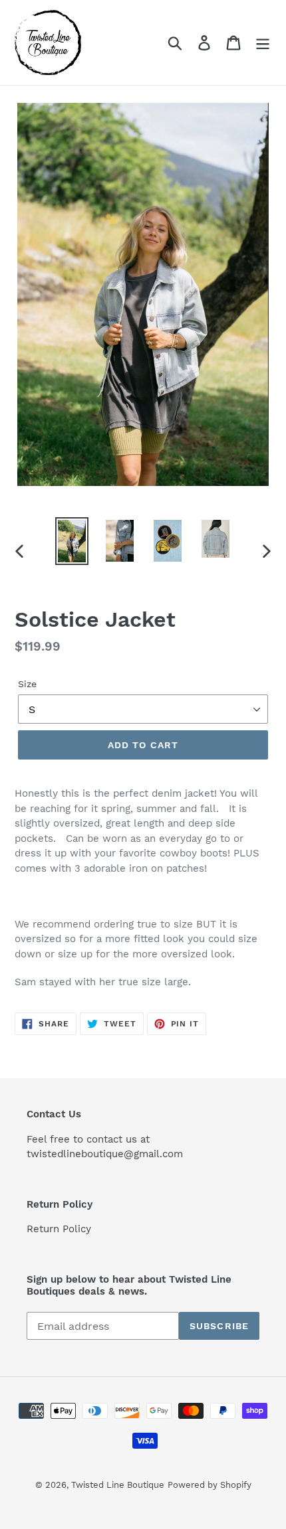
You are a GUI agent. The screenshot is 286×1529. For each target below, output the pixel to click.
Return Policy (59, 1229)
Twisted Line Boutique (117, 1485)
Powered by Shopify (209, 1485)
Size (27, 684)
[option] (72, 541)
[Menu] (262, 43)
